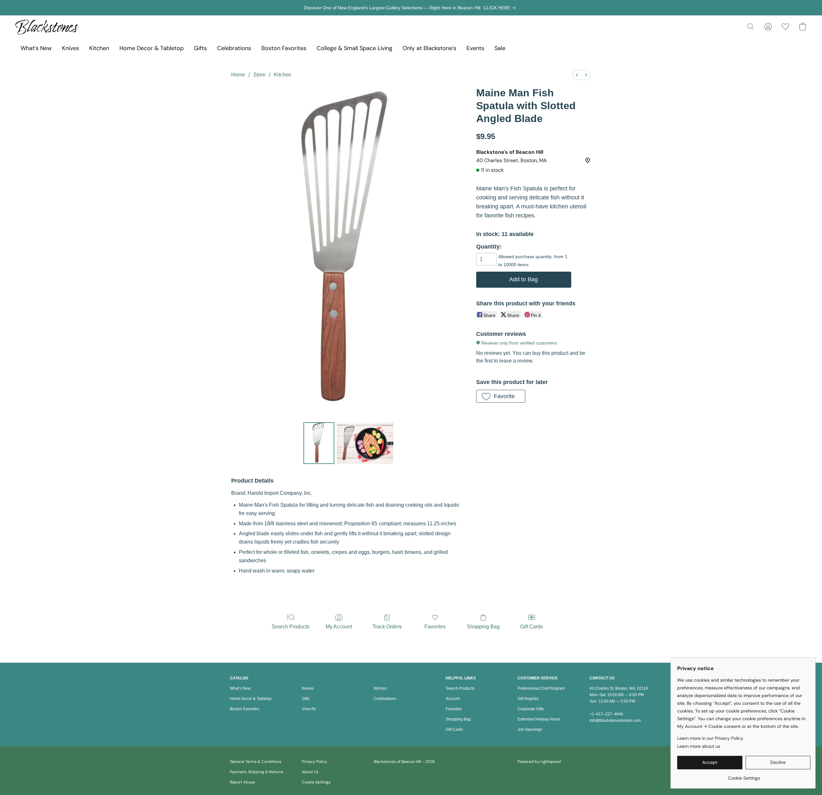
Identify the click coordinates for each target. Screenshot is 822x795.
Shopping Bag (483, 626)
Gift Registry (528, 698)
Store (259, 74)
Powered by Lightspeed (539, 761)
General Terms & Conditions (255, 761)
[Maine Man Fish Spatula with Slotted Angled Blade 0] (318, 443)
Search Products (291, 626)
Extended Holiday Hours (539, 719)
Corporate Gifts (531, 709)
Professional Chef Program (541, 688)
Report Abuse (242, 782)
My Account (339, 626)
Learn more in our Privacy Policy (710, 738)
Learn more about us (698, 746)
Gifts (200, 48)
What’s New (36, 48)
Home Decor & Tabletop (151, 48)
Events (475, 48)
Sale (499, 48)
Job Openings (530, 729)
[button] (47, 27)
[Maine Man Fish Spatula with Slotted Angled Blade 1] (365, 443)
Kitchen (99, 48)
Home (238, 74)
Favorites (435, 626)
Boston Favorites (283, 48)
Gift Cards (531, 626)
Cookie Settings (316, 782)
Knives (70, 48)
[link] (501, 8)
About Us (310, 771)
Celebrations (234, 48)
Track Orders (387, 626)
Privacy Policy (314, 761)
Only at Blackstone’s (429, 48)
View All (309, 709)
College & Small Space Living (354, 48)
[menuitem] (577, 75)
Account (453, 698)
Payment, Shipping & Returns (256, 771)
